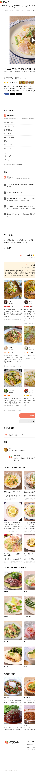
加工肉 (6, 641)
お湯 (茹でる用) (9, 126)
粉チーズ (8, 156)
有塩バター (7, 148)
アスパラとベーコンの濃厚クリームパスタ (12, 554)
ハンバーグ (7, 725)
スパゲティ (7, 122)
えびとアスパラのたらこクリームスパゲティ (13, 491)
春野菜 (6, 616)
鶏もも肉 (7, 698)
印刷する (19, 93)
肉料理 (6, 591)
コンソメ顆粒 (8, 145)
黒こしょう (8, 160)
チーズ (6, 667)
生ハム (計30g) (9, 137)
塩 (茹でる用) (8, 130)
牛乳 (5, 141)
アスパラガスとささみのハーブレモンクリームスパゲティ (13, 523)
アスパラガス (8, 133)
